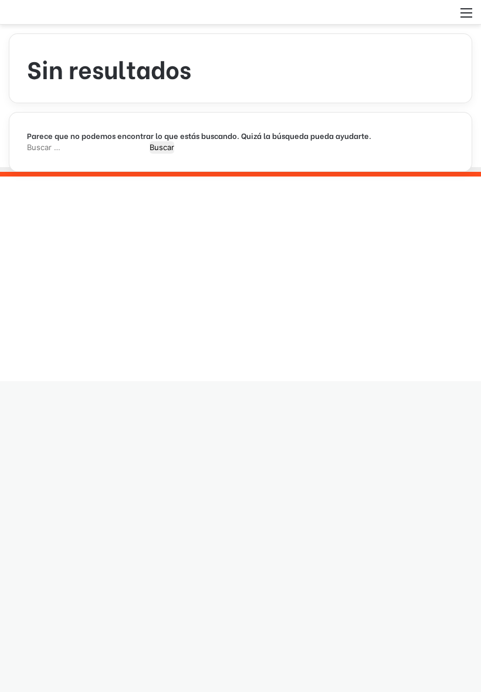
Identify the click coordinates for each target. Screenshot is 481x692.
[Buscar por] (446, 17)
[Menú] (466, 17)
